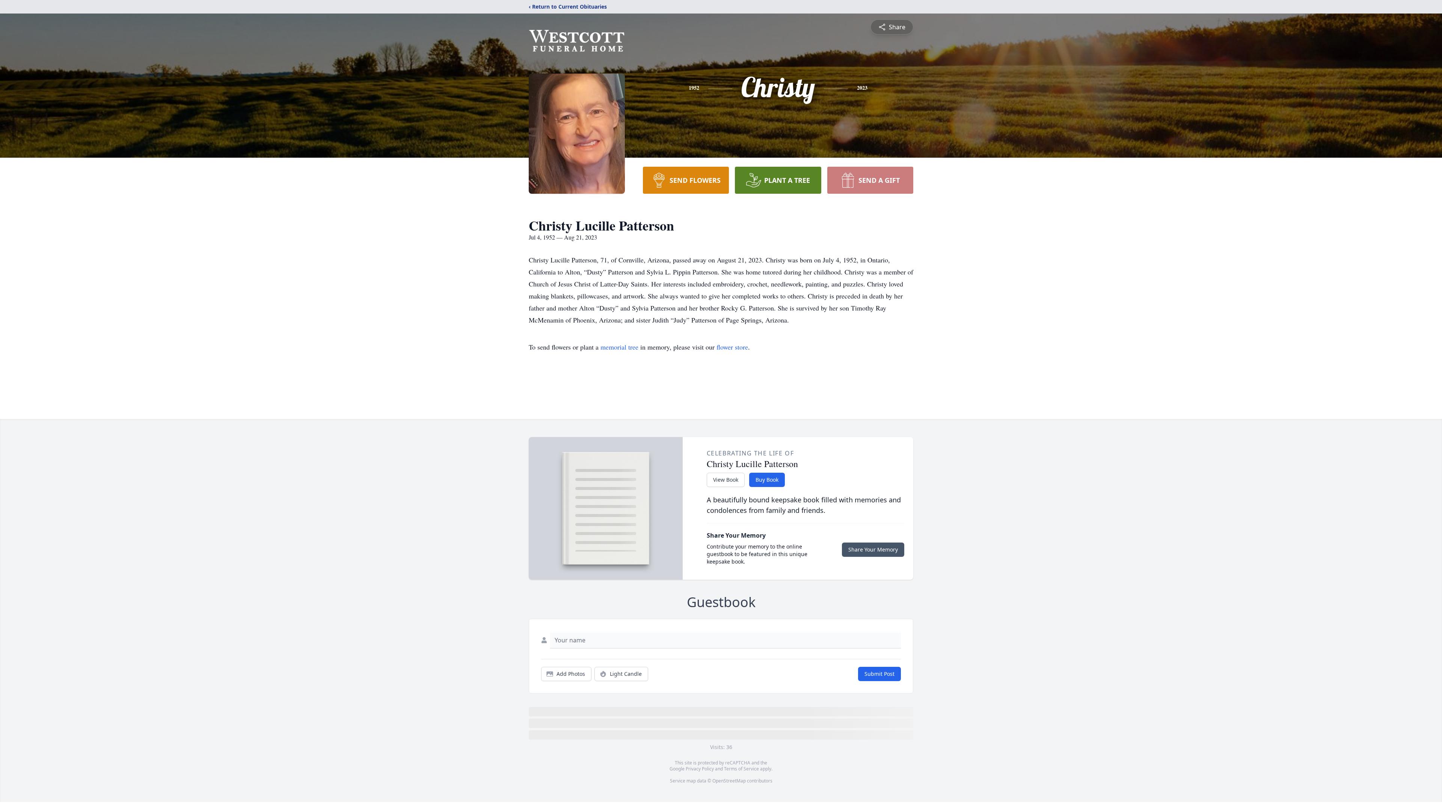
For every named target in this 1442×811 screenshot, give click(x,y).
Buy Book (767, 479)
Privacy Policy (700, 769)
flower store (732, 346)
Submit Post (879, 673)
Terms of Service (741, 769)
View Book (725, 479)
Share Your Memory (873, 549)
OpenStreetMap (729, 781)
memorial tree (619, 346)
